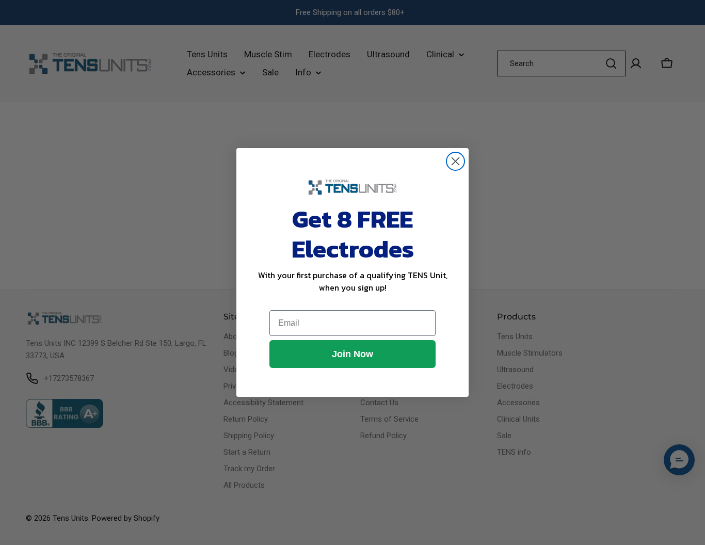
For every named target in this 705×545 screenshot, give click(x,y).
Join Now (352, 354)
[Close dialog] (455, 161)
